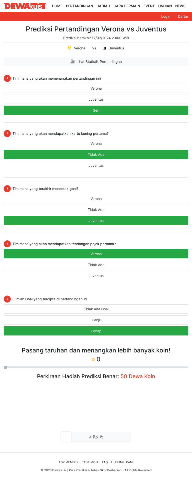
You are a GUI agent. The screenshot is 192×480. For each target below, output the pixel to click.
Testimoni (90, 462)
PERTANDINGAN (79, 6)
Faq (105, 462)
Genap (96, 331)
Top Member (68, 462)
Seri (96, 110)
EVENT (149, 6)
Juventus (96, 99)
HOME (57, 6)
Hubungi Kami (122, 462)
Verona (96, 88)
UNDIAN (165, 6)
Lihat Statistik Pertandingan (99, 61)
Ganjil (96, 320)
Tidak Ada (96, 154)
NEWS (180, 6)
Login (165, 16)
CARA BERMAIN (127, 6)
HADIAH (103, 6)
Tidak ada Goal (96, 309)
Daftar (183, 16)
